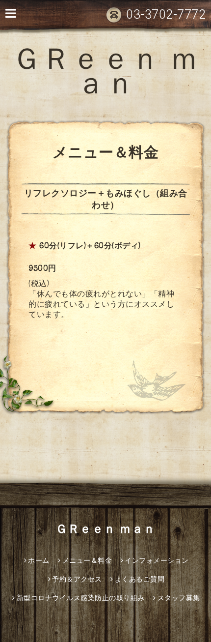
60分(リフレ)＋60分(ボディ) (90, 247)
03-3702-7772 (166, 14)
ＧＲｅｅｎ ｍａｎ (105, 75)
